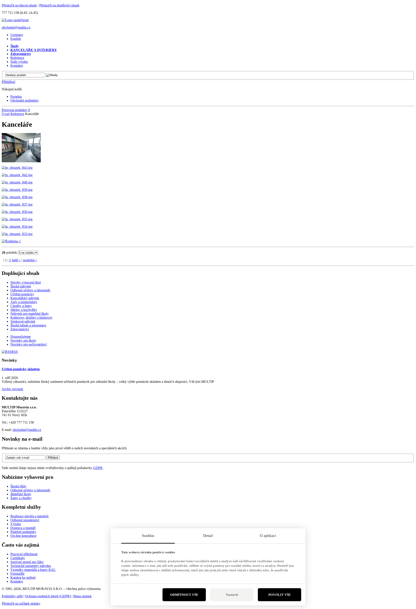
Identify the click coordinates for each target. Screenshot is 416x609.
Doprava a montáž (23, 528)
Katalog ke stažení (23, 577)
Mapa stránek (82, 596)
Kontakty (16, 581)
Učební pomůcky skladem (21, 369)
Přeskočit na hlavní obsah (19, 5)
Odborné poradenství (24, 520)
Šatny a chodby (21, 498)
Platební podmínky (23, 532)
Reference (17, 114)
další (16, 260)
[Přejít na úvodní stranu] (15, 20)
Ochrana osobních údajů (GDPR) (48, 596)
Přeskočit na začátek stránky (21, 603)
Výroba (15, 524)
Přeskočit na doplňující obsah (59, 5)
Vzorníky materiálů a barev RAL (33, 570)
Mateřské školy (20, 494)
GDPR (97, 468)
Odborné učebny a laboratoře (30, 490)
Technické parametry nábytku (30, 566)
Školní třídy (18, 486)
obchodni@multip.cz (16, 27)
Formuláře (17, 573)
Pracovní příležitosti (23, 554)
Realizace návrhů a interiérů (29, 516)
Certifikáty (17, 558)
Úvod (6, 114)
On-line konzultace (23, 536)
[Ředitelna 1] (11, 241)
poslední (30, 260)
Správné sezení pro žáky (27, 562)
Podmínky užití (12, 596)
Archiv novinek (12, 389)
